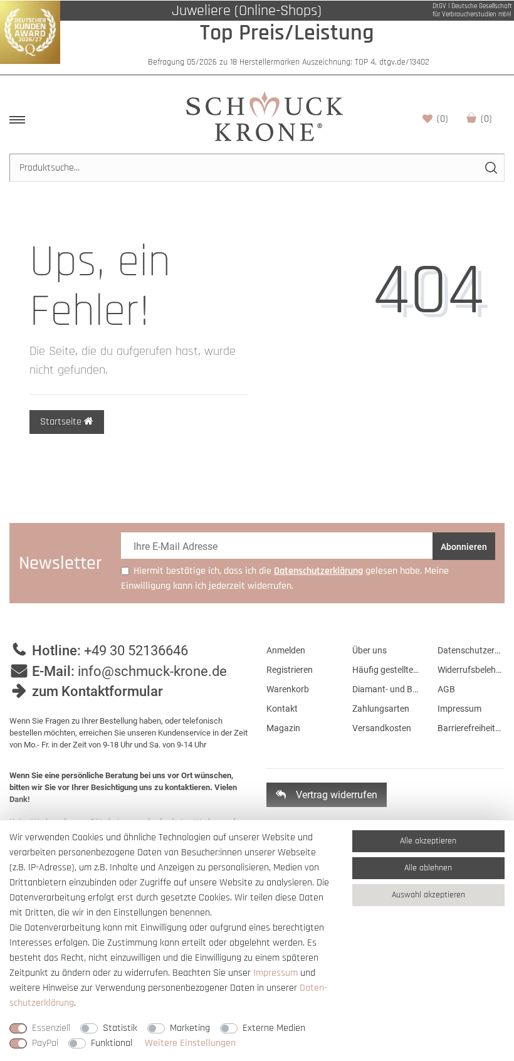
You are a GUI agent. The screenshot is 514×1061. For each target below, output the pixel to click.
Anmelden (285, 650)
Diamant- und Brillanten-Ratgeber (385, 689)
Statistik (120, 1028)
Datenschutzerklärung (471, 650)
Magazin (283, 728)
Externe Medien (274, 1028)
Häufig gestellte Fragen (385, 670)
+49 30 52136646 (136, 650)
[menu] (17, 120)
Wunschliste (442, 118)
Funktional (111, 1043)
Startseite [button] (62, 421)
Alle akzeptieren (428, 841)
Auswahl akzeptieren (428, 894)
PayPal (45, 1043)
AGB (446, 689)
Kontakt (282, 709)
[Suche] (490, 168)
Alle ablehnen (428, 868)
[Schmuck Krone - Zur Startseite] (264, 115)
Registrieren (289, 670)
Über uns (369, 650)
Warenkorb (486, 118)
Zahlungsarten (380, 709)
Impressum (459, 709)
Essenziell (51, 1028)
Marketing (190, 1028)
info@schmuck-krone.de (152, 671)
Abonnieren (464, 547)
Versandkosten (381, 728)
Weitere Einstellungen (190, 1043)
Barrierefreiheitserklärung (471, 728)
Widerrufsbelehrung (471, 670)
